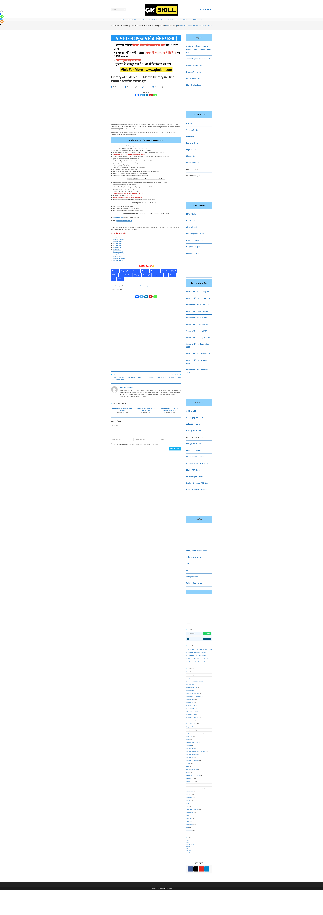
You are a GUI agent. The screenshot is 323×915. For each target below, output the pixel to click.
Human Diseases (190, 748)
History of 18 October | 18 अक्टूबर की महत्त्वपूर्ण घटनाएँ (169, 409)
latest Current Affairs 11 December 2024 (196, 662)
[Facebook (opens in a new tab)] (198, 9)
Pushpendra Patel (118, 87)
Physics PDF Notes (193, 450)
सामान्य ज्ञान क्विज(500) (125, 275)
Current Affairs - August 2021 (198, 337)
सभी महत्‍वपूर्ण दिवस (192, 577)
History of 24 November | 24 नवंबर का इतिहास (146, 409)
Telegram (128, 286)
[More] (2, 21)
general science (190, 721)
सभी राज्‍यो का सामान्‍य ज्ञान (194, 557)
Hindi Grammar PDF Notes (197, 489)
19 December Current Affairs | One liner (196, 652)
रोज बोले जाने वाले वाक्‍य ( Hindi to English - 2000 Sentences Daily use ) (198, 49)
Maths (187, 766)
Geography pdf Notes (195, 417)
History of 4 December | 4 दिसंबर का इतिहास (122, 409)
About (187, 840)
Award (187, 672)
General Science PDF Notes (197, 463)
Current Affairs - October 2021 (198, 353)
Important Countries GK (192, 754)
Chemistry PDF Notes (195, 457)
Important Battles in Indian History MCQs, (196, 751)
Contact (188, 842)
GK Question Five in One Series (194, 733)
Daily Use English (190, 699)
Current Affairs (190, 690)
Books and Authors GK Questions (194, 681)
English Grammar (190, 705)
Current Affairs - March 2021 (197, 305)
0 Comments (147, 87)
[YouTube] (201, 869)
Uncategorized (189, 812)
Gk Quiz (188, 846)
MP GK (188, 772)
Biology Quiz (137, 275)
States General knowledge (192, 809)
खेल (187, 564)
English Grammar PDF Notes (197, 483)
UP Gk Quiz (189, 818)
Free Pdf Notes (190, 844)
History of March (117, 241)
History (125, 368)
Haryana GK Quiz (193, 247)
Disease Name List (193, 72)
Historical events (118, 368)
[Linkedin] (146, 95)
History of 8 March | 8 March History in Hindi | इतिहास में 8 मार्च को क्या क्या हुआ (194, 25)
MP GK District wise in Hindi (193, 776)
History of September (119, 254)
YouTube (134, 286)
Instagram (147, 286)
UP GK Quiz (190, 220)
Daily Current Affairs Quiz (192, 693)
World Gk (188, 821)
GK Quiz (188, 739)
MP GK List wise (190, 779)
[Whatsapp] (155, 95)
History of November (119, 258)
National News (190, 791)
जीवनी (187, 827)
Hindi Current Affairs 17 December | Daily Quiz (197, 658)
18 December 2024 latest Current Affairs (196, 655)
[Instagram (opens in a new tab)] (203, 9)
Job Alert (188, 763)
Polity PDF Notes (193, 424)
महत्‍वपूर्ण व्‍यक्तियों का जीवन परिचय (196, 550)
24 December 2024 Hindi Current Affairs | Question (199, 649)
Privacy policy (189, 852)
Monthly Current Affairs (192, 769)
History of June (117, 247)
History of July (117, 249)
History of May (117, 245)
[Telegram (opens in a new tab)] (210, 9)
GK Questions (189, 736)
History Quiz (136, 271)
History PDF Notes (193, 430)
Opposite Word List (194, 65)
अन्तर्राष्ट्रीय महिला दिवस (118, 217)
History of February (118, 239)
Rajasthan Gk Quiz (193, 253)
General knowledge (191, 714)
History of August (118, 252)
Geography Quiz (125, 271)
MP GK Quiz (191, 214)
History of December (119, 260)
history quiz (189, 745)
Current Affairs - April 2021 (197, 311)
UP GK (187, 815)
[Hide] (0, 24)
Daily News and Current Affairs (193, 696)
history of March (132, 368)
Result (187, 803)
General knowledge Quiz (192, 717)
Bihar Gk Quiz (192, 227)
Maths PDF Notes (193, 470)
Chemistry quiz (190, 684)
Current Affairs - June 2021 (197, 324)
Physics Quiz (146, 275)
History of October (118, 256)
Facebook (140, 286)
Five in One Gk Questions (192, 711)
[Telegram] (2, 19)
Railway (172, 275)
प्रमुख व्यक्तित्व (189, 831)
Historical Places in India (192, 742)
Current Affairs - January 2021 (198, 291)
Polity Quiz (145, 271)
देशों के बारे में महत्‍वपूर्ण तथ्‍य (194, 583)
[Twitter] (141, 95)
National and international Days (194, 788)
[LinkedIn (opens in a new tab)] (205, 9)
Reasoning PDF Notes (195, 476)
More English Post (193, 85)
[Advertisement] (146, 111)
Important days (190, 757)
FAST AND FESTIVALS (191, 708)
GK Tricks (114, 275)
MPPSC (120, 279)
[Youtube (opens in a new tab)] (208, 9)
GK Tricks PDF (191, 411)
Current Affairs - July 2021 (196, 331)
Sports (188, 806)
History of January (118, 237)
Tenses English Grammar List (198, 59)
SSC (166, 275)
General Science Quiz (191, 724)
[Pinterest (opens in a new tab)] (201, 9)
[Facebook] (137, 95)
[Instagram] (195, 869)
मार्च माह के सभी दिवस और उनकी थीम (124, 221)
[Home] (165, 25)
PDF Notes (115, 271)
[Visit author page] (114, 389)
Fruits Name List (193, 78)
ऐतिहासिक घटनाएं (159, 87)
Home (187, 848)
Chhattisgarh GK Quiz (195, 234)
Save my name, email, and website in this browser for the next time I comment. (136, 444)
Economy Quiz (155, 271)
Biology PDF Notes (193, 444)
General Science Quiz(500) (169, 271)
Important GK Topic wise (192, 760)
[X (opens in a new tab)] (196, 9)
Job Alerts (188, 850)
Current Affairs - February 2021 (199, 298)
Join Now (208, 633)
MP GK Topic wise (190, 782)
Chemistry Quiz (157, 275)
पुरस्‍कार (188, 570)
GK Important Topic (191, 730)
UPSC (113, 279)
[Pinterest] (151, 95)
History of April (117, 243)
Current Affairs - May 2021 (197, 318)
